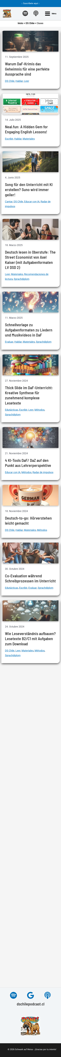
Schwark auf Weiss (24, 1049)
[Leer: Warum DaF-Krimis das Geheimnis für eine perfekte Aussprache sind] (31, 40)
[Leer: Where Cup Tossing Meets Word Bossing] (31, 822)
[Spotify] (13, 995)
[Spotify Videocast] (25, 13)
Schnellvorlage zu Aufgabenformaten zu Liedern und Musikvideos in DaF (28, 329)
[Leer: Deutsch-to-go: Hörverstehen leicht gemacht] (31, 495)
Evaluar (9, 341)
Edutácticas (11, 409)
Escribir (9, 138)
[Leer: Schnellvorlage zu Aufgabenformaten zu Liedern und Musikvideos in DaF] (31, 301)
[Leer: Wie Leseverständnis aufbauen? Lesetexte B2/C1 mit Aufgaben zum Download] (31, 610)
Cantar (9, 201)
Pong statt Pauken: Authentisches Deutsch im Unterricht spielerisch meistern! (30, 720)
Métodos (39, 409)
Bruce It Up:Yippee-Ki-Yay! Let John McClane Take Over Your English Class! (29, 970)
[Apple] (47, 995)
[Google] (30, 995)
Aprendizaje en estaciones (20, 732)
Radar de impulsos (42, 472)
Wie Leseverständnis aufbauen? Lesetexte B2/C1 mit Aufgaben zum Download (30, 638)
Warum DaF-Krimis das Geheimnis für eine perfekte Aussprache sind (27, 68)
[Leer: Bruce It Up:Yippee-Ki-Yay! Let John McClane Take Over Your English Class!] (31, 943)
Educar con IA (32, 201)
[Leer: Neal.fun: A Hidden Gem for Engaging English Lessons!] (31, 103)
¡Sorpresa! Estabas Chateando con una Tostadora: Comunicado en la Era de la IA (30, 787)
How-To (27, 920)
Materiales (29, 138)
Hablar (19, 81)
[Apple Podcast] (36, 13)
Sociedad (44, 799)
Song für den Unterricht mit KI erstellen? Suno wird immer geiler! (29, 189)
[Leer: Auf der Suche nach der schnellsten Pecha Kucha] (31, 885)
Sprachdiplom (21, 278)
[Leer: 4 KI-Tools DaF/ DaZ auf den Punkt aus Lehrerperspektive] (31, 437)
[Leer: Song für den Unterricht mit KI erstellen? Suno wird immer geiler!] (31, 161)
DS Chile (9, 81)
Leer (26, 81)
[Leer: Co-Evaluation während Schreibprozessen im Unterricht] (31, 552)
